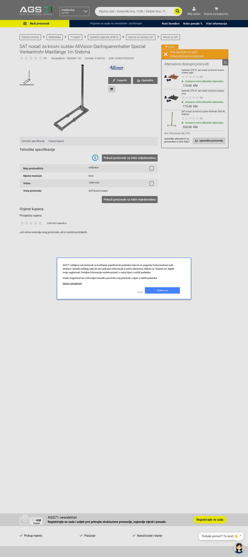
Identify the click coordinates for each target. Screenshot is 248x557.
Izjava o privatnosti (72, 283)
